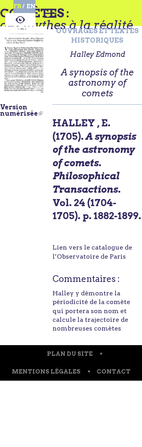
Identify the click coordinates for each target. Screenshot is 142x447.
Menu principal (50, 17)
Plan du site (70, 353)
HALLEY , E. (81, 123)
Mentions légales (46, 371)
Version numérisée (21, 110)
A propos (20, 21)
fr (17, 6)
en (31, 6)
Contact (114, 371)
